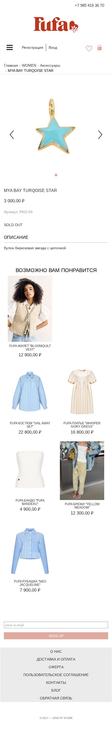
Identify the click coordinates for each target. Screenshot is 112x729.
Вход (53, 47)
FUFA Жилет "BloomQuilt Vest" (30, 347)
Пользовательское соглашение (56, 675)
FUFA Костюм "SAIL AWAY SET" (30, 424)
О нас (56, 651)
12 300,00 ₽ (82, 513)
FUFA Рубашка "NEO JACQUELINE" (30, 583)
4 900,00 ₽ (30, 509)
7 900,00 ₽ (30, 590)
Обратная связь (56, 698)
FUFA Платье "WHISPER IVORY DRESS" (82, 424)
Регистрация (32, 47)
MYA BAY (13, 190)
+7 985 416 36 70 (89, 5)
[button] (12, 131)
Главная (11, 65)
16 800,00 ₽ (82, 432)
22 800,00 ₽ (29, 432)
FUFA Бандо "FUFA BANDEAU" (30, 502)
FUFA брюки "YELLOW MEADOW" (82, 505)
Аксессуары (50, 65)
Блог (56, 690)
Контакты (56, 683)
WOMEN (29, 65)
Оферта (56, 667)
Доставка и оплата (56, 659)
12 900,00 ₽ (29, 354)
